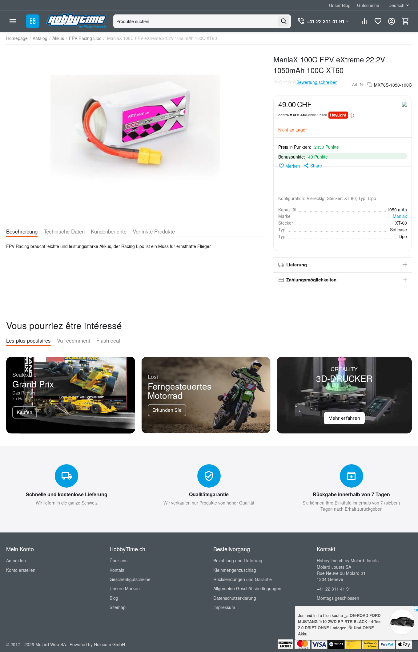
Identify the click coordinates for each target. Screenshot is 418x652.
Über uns (118, 560)
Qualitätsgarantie (209, 494)
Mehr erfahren (344, 418)
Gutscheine (368, 5)
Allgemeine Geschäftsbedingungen (247, 588)
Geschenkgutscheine (130, 579)
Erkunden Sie (167, 410)
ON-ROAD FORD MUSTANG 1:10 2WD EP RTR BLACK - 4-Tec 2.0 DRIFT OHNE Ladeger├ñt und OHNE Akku (339, 624)
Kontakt (117, 570)
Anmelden (16, 560)
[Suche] (283, 21)
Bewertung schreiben (317, 82)
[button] (312, 166)
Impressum (224, 607)
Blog (114, 598)
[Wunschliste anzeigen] (378, 21)
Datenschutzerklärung (234, 598)
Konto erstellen (20, 570)
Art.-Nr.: (359, 84)
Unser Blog (340, 5)
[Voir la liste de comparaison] (364, 21)
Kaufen (24, 412)
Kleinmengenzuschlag (234, 570)
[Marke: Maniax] (404, 103)
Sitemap (118, 607)
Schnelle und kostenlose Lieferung (66, 494)
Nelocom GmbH (109, 644)
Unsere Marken (125, 588)
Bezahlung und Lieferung (237, 560)
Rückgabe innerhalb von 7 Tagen (351, 494)
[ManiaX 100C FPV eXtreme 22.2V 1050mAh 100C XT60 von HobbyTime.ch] (135, 135)
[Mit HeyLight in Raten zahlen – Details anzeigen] (352, 115)
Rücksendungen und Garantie (242, 579)
